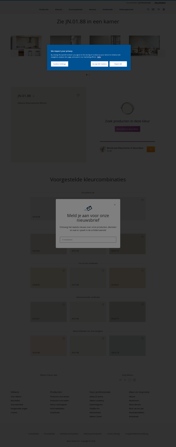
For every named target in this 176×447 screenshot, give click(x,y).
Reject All (118, 64)
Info (99, 57)
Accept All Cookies (99, 64)
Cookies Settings (59, 64)
